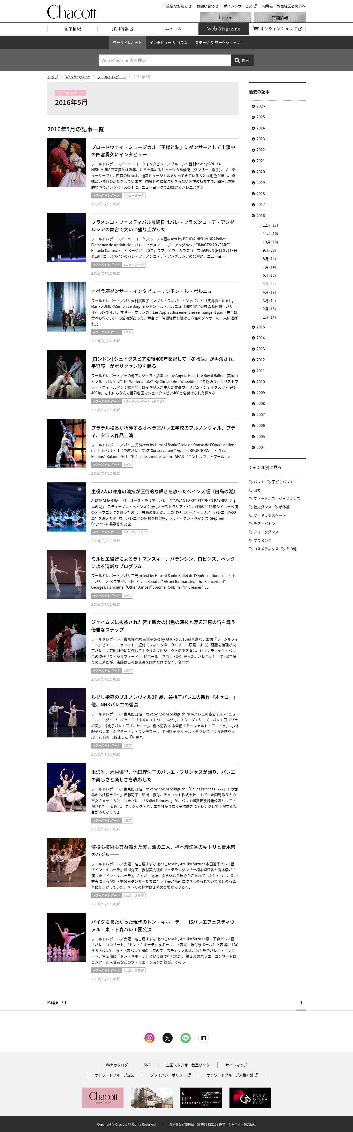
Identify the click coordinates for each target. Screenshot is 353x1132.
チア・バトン (264, 523)
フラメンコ (263, 540)
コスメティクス (266, 548)
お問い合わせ (207, 6)
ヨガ (257, 489)
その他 (291, 548)
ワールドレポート (127, 42)
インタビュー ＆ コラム (168, 42)
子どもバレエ (282, 481)
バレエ (259, 481)
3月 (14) (269, 300)
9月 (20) (269, 250)
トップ (52, 76)
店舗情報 (280, 17)
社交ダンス (263, 506)
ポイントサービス (238, 6)
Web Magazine (77, 76)
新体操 (284, 506)
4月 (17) (269, 292)
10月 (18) (270, 241)
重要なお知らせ (178, 6)
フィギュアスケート (270, 515)
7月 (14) (269, 266)
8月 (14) (269, 258)
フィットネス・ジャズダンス (277, 498)
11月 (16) (270, 233)
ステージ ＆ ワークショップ (217, 42)
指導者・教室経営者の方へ (284, 6)
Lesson (226, 17)
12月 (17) (270, 225)
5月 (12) (269, 283)
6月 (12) (269, 275)
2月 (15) (269, 308)
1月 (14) (269, 317)
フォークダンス (266, 531)
